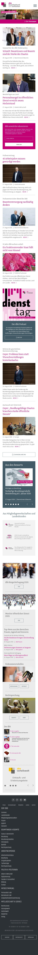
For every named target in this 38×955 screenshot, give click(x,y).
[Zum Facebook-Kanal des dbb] (13, 800)
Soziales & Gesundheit (8, 879)
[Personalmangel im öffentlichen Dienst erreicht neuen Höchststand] (19, 83)
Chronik (13, 760)
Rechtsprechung (6, 847)
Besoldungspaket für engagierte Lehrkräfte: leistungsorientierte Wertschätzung (23, 548)
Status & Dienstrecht (7, 834)
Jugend (3, 823)
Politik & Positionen (20, 273)
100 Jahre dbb (15, 746)
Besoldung (13, 686)
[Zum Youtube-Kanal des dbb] (25, 800)
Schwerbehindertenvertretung (10, 898)
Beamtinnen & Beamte (21, 58)
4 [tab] (13, 504)
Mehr (13, 68)
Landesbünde (5, 815)
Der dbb (4, 808)
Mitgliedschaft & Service (11, 901)
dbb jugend (19, 649)
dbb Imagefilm (15, 731)
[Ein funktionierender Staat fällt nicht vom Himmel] (19, 262)
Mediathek (20, 805)
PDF (19, 586)
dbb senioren (20, 657)
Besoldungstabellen (7, 839)
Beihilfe (3, 844)
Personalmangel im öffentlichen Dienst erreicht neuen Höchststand (18, 100)
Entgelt (24, 686)
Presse (4, 805)
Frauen (3, 820)
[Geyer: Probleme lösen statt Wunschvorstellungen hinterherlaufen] (19, 374)
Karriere (33, 805)
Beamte (14, 717)
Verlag (3, 916)
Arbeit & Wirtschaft (20, 107)
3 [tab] (10, 504)
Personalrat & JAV (6, 892)
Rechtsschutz (5, 906)
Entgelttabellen (6, 860)
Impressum (31, 937)
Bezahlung (4, 858)
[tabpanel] (19, 484)
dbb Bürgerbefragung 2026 (16, 582)
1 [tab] (6, 504)
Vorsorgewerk (5, 908)
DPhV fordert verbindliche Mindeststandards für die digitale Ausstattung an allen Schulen (23, 536)
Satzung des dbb (16, 753)
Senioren (4, 826)
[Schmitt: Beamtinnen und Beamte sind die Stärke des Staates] (19, 36)
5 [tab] (15, 504)
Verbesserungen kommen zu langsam (17, 647)
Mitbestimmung (7, 888)
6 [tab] (18, 504)
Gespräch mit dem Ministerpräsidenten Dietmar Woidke (22, 525)
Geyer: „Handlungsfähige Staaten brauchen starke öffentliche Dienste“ (18, 411)
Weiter (20, 337)
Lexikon (27, 805)
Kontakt (7, 937)
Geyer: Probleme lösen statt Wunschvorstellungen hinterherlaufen (16, 357)
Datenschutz (19, 937)
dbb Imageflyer (16, 737)
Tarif (24, 717)
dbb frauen (19, 642)
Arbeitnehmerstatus (7, 855)
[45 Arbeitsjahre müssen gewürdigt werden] (19, 173)
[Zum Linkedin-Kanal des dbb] (21, 800)
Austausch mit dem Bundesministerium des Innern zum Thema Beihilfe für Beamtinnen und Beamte (18, 490)
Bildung (3, 882)
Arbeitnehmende (19, 184)
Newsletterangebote (11, 133)
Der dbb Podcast (19, 324)
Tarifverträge (5, 863)
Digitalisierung (5, 876)
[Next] (33, 785)
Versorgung (4, 842)
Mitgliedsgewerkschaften (9, 818)
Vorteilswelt (5, 911)
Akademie (4, 914)
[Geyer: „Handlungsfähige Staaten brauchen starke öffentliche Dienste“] (19, 426)
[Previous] (28, 785)
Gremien (4, 812)
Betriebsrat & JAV (6, 895)
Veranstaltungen (12, 805)
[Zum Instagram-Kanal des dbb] (17, 800)
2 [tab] (8, 504)
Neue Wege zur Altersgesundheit (16, 655)
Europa (16, 437)
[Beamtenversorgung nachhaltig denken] (19, 217)
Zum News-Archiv (20, 455)
